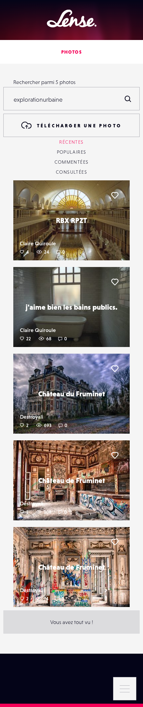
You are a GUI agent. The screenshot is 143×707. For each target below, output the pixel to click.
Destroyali (31, 417)
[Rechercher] (128, 98)
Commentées (72, 162)
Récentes (71, 142)
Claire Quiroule (38, 243)
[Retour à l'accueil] (71, 18)
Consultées (71, 172)
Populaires (71, 152)
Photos (71, 52)
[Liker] (114, 195)
